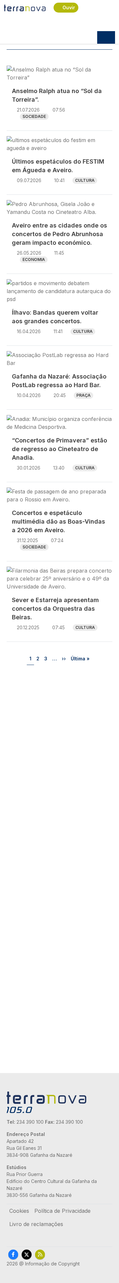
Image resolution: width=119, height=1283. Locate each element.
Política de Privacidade (62, 1210)
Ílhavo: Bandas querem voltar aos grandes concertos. (55, 317)
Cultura (85, 180)
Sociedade (34, 116)
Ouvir (68, 7)
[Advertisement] (59, 735)
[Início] (25, 7)
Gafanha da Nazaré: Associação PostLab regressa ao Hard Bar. (59, 380)
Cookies (19, 1210)
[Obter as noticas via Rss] (40, 1254)
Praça (83, 395)
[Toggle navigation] (106, 37)
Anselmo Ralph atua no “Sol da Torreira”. (57, 95)
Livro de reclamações (36, 1224)
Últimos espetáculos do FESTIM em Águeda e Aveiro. (58, 166)
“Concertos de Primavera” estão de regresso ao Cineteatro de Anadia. (59, 449)
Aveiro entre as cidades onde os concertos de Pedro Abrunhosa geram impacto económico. (59, 234)
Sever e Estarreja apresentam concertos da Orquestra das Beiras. (55, 608)
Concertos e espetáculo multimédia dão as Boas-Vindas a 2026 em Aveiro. (58, 521)
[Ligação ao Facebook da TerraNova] (13, 1254)
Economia (33, 259)
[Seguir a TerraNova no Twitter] (26, 1254)
